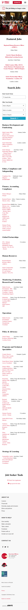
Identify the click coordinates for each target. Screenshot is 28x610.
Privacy (3, 590)
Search (13, 118)
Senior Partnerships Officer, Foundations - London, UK (14, 77)
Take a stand (5, 526)
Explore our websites (6, 598)
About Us (5, 497)
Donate (17, 2)
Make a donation (6, 524)
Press (3, 511)
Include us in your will (7, 534)
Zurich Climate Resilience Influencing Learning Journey (14, 56)
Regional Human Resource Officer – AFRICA (14, 46)
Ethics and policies (7, 508)
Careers (4, 501)
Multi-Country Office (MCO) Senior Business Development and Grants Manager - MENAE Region (14, 67)
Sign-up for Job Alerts (14, 483)
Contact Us (6, 540)
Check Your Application (14, 480)
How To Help (6, 517)
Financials (4, 503)
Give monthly (5, 521)
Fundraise (4, 529)
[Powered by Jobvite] (7, 605)
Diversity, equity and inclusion (10, 506)
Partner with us (6, 531)
